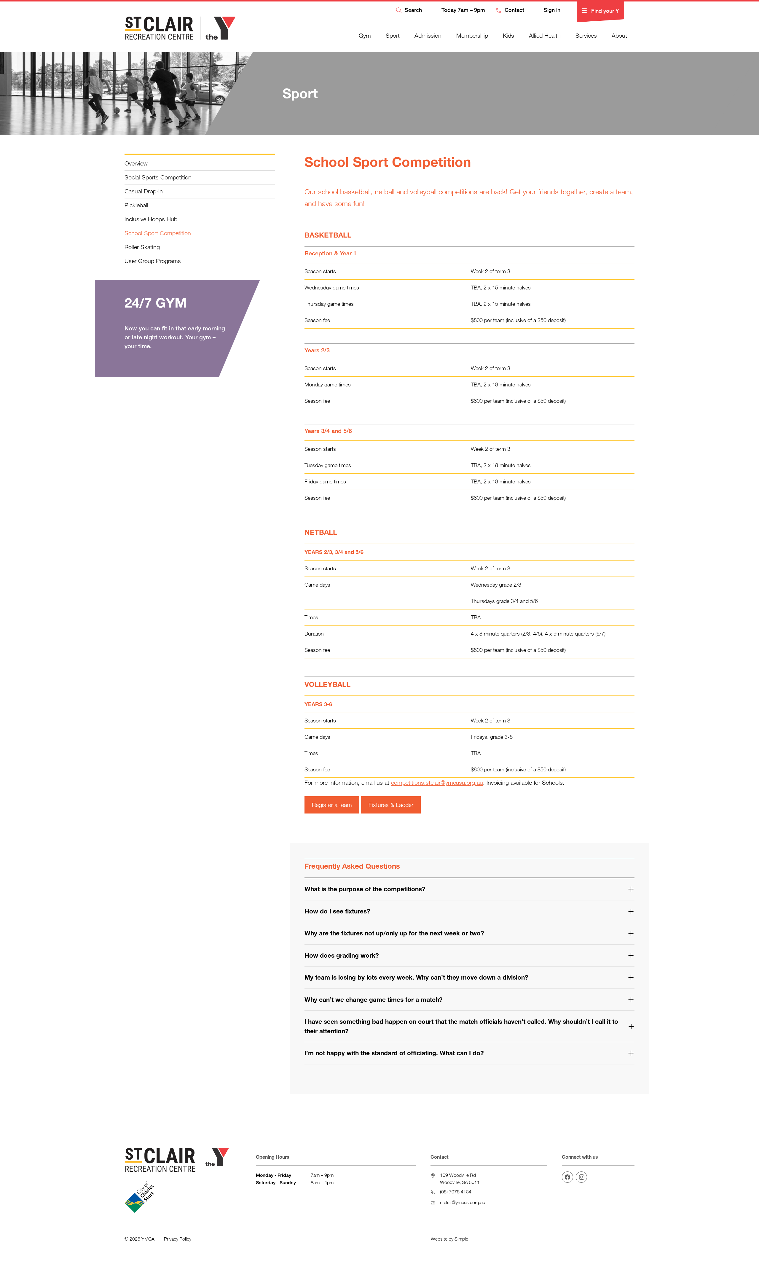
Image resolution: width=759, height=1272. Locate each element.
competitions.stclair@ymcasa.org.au (437, 782)
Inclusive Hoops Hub (151, 219)
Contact (513, 10)
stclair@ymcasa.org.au (462, 1202)
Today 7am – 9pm (462, 10)
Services (586, 35)
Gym (365, 35)
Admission (427, 35)
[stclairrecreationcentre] (581, 1177)
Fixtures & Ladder (391, 804)
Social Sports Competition (158, 177)
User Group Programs (153, 260)
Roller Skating (142, 246)
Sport (393, 35)
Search (412, 10)
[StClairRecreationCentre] (567, 1177)
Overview (136, 163)
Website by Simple (449, 1238)
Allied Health (545, 35)
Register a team (332, 804)
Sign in (551, 10)
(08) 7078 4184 (455, 1191)
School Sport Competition (158, 233)
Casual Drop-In (144, 191)
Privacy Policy (177, 1238)
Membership (472, 35)
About (619, 35)
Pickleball (136, 205)
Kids (508, 35)
